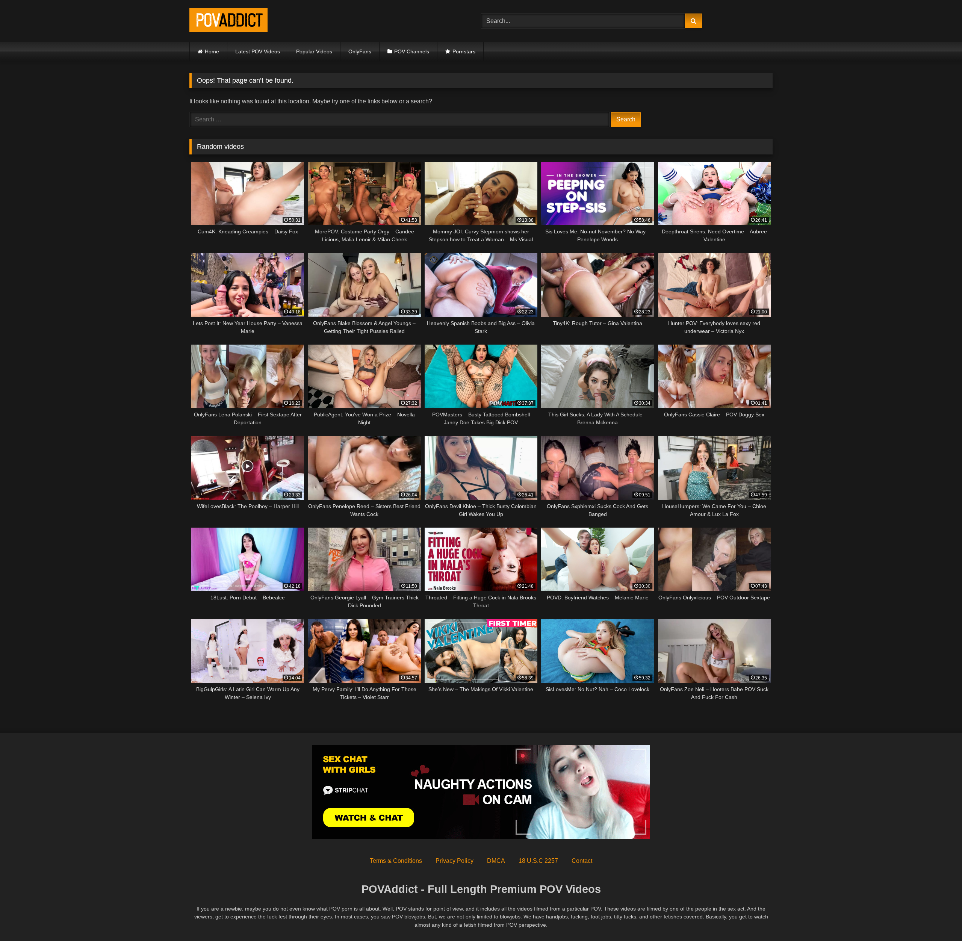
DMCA (496, 861)
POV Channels (411, 51)
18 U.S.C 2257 (538, 861)
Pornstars (463, 51)
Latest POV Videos (257, 51)
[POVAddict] (228, 21)
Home (212, 51)
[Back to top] (938, 918)
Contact (582, 861)
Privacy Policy (454, 861)
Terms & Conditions (396, 861)
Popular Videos (314, 51)
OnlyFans (359, 51)
